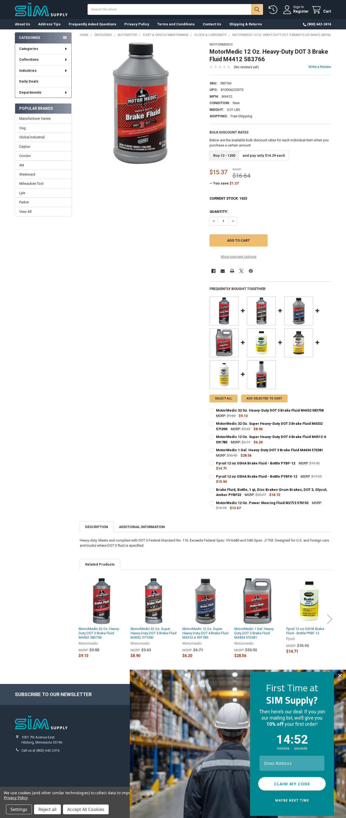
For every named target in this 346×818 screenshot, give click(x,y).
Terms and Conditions (176, 24)
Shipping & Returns (245, 24)
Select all (223, 398)
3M (21, 165)
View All (25, 212)
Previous (81, 619)
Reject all (47, 809)
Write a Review (319, 67)
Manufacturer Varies (35, 119)
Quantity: (218, 212)
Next (329, 619)
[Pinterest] (251, 271)
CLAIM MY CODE (292, 783)
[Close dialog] (340, 675)
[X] (241, 271)
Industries (27, 71)
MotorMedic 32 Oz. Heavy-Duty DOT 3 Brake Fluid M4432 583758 (99, 633)
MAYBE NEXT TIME (292, 800)
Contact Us (212, 24)
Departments (30, 92)
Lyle (22, 193)
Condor (25, 156)
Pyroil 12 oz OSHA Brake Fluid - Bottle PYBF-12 (305, 631)
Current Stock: (228, 198)
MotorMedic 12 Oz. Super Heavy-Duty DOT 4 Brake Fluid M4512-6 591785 (205, 633)
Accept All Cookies (85, 809)
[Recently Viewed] (274, 10)
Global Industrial (32, 137)
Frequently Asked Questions (92, 24)
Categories (28, 49)
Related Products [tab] (100, 564)
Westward (27, 174)
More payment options (238, 257)
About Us (22, 24)
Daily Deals (28, 81)
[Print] (232, 271)
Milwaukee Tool (31, 184)
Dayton (24, 147)
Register (301, 11)
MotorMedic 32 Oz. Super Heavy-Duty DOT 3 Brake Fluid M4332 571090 (154, 633)
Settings (19, 809)
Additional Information (142, 527)
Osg (22, 128)
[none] (141, 103)
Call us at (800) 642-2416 (40, 750)
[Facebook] (213, 271)
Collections (29, 59)
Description (96, 527)
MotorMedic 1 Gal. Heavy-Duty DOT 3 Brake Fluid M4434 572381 (254, 633)
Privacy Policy (136, 24)
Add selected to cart (264, 398)
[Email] (223, 271)
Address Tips (49, 24)
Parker (24, 202)
